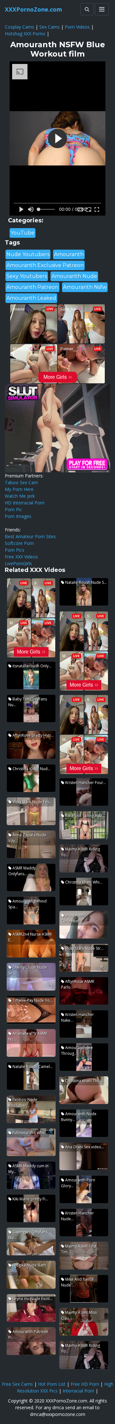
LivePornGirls (18, 563)
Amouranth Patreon (32, 287)
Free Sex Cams (17, 1384)
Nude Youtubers (28, 254)
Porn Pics (14, 550)
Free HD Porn (85, 1384)
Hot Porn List (51, 1384)
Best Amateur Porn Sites (30, 536)
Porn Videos (77, 27)
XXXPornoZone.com (33, 9)
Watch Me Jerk (20, 496)
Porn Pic (13, 509)
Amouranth (69, 254)
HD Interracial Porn (24, 503)
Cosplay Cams (19, 27)
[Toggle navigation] (102, 9)
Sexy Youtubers (26, 276)
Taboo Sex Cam (21, 482)
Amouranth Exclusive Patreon (45, 265)
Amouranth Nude (74, 276)
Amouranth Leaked (31, 298)
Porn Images (18, 516)
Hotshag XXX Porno (25, 34)
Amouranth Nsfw (85, 287)
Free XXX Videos (21, 557)
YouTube (22, 233)
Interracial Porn (78, 1391)
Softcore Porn (19, 543)
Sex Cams (49, 27)
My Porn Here (19, 489)
